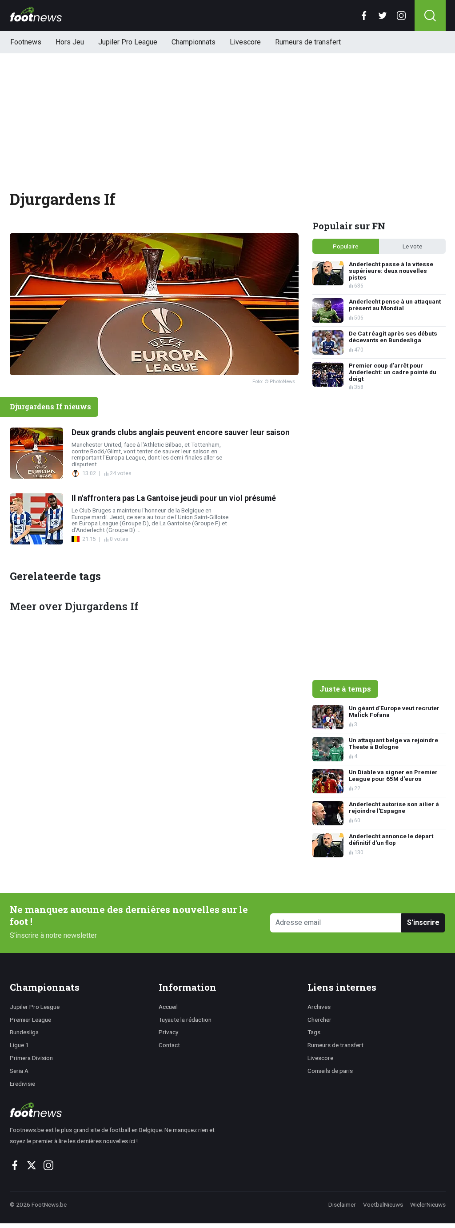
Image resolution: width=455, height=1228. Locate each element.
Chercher (319, 1019)
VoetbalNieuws (383, 1204)
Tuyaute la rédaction (185, 1019)
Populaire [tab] (345, 246)
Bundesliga (24, 1032)
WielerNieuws (428, 1204)
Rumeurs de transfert (308, 42)
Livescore (245, 42)
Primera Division (31, 1057)
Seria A (19, 1070)
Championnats (194, 42)
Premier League (30, 1019)
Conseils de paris (330, 1070)
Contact (169, 1044)
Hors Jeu (70, 42)
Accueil (168, 1006)
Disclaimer (342, 1204)
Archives (319, 1006)
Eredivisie (22, 1083)
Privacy (168, 1032)
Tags (313, 1032)
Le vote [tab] (412, 246)
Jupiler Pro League (127, 42)
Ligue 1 (19, 1044)
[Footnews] (116, 1109)
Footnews (25, 42)
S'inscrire (423, 922)
